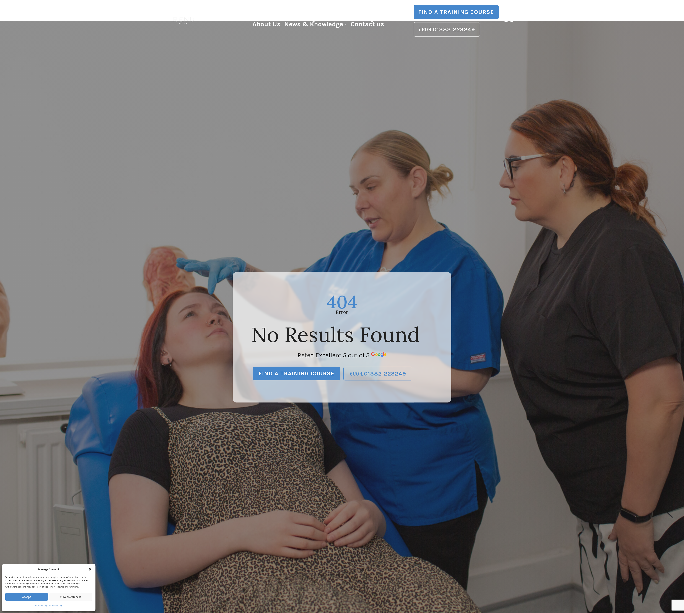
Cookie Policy (40, 605)
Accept (26, 597)
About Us (266, 25)
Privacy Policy (55, 605)
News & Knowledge (313, 25)
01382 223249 (454, 29)
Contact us (367, 25)
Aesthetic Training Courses (301, 19)
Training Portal (371, 19)
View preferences (70, 597)
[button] (90, 569)
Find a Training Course (456, 12)
